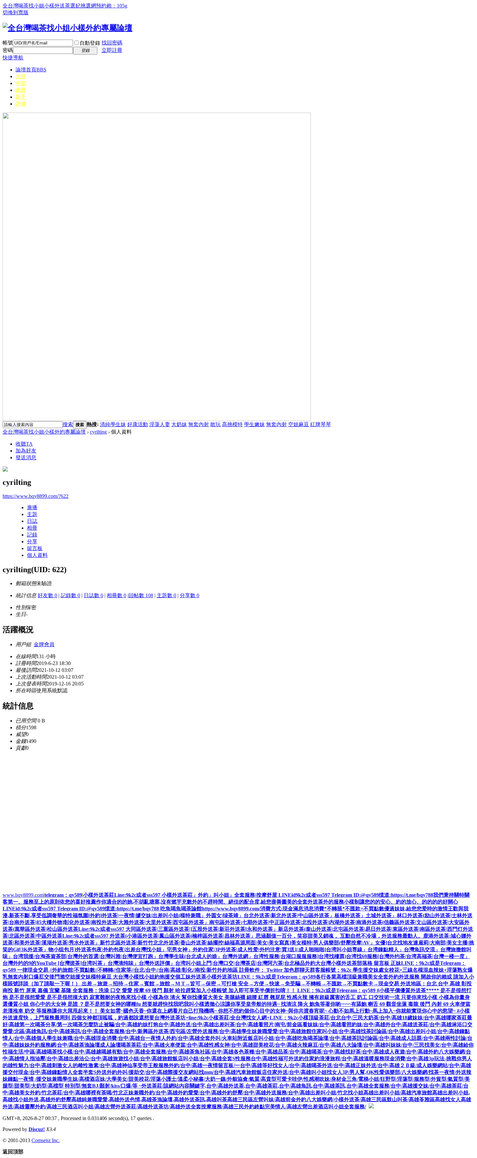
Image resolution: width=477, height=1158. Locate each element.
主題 (32, 514)
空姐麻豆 (298, 424)
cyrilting (98, 432)
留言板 (35, 548)
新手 (21, 97)
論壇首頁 (31, 69)
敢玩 (215, 424)
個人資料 (37, 555)
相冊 (32, 528)
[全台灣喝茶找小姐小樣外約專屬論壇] (67, 28)
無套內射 (198, 424)
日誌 (32, 521)
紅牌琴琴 (320, 424)
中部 (21, 83)
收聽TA (24, 444)
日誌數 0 (93, 595)
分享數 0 (189, 595)
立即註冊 (112, 50)
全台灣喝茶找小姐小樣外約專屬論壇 (44, 432)
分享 (32, 541)
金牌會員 (44, 644)
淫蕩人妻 (159, 424)
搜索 (68, 424)
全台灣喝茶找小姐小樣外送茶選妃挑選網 (49, 5)
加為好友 (26, 450)
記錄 (32, 534)
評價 (21, 103)
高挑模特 (232, 424)
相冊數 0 (116, 595)
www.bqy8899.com (23, 895)
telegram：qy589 (63, 895)
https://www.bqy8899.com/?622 (35, 496)
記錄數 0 (70, 595)
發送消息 (26, 457)
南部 (21, 90)
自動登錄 (90, 43)
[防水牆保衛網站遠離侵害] (371, 1106)
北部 (21, 76)
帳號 (8, 42)
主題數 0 (166, 595)
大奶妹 (179, 424)
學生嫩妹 (254, 424)
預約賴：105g (111, 5)
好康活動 (137, 424)
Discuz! (37, 1129)
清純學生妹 (113, 424)
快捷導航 (13, 57)
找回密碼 (112, 42)
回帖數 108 (140, 595)
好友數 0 (47, 595)
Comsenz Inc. (45, 1140)
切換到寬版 (16, 12)
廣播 (32, 507)
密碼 (8, 50)
